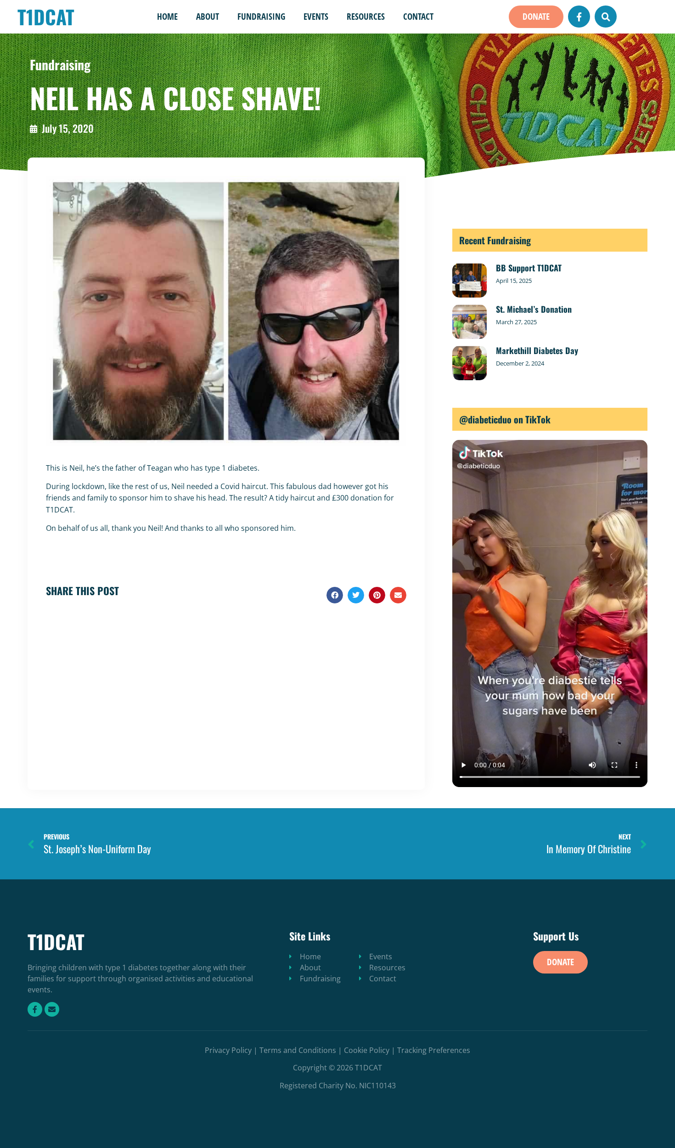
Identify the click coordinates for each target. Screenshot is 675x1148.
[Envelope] (52, 1009)
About (207, 17)
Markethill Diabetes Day (537, 350)
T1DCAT (45, 16)
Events (316, 17)
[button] (536, 17)
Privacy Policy (228, 1050)
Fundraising (261, 17)
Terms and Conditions (297, 1050)
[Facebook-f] (579, 17)
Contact (418, 17)
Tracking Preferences (433, 1050)
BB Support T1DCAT (529, 268)
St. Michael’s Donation (534, 309)
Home (167, 17)
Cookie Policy (366, 1050)
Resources (366, 17)
